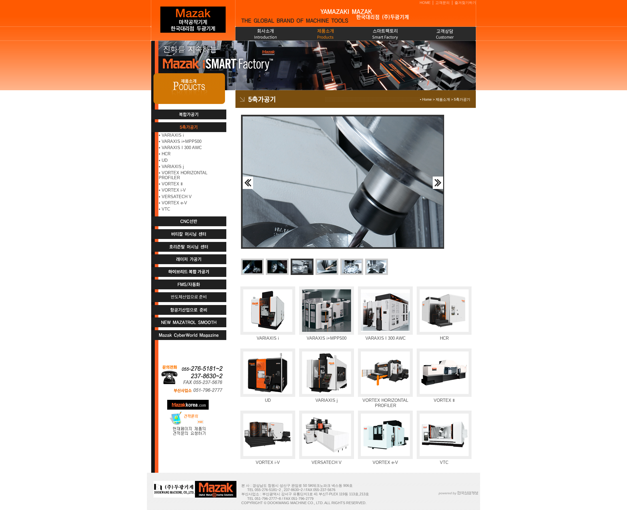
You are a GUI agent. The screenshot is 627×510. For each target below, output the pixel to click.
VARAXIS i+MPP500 (181, 141)
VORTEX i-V (174, 190)
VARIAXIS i (173, 135)
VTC (166, 209)
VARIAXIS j (173, 166)
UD (165, 160)
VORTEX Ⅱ (172, 183)
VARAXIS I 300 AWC (182, 147)
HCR (166, 153)
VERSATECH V (177, 196)
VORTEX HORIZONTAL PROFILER (183, 175)
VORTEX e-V (174, 202)
